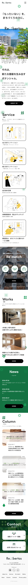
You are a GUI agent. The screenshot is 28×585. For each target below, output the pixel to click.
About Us (14, 103)
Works (24, 574)
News (3, 577)
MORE (14, 281)
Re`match (17, 574)
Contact (15, 577)
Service (11, 574)
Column (8, 577)
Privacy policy (22, 577)
